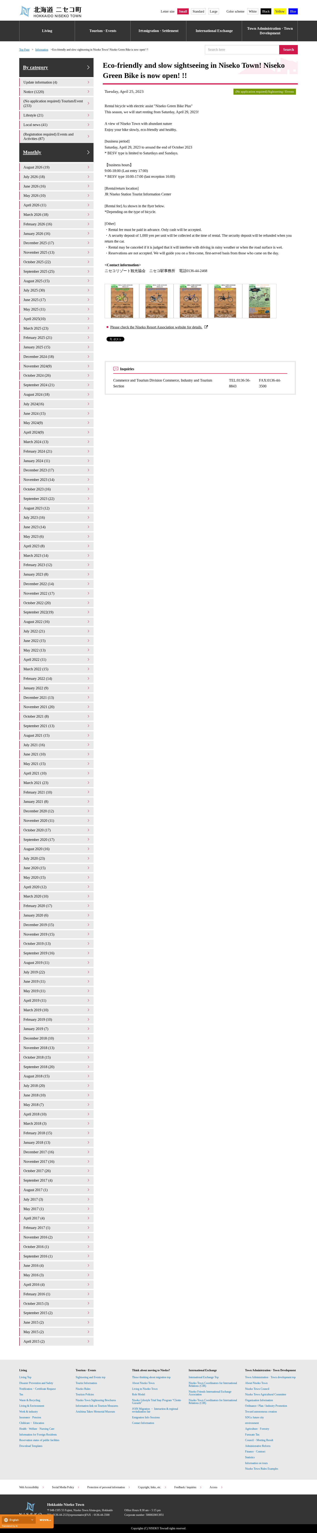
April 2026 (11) (34, 205)
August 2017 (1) (35, 1190)
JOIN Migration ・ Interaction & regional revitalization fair (155, 1410)
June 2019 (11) (34, 981)
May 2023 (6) (33, 536)
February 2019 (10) (37, 1019)
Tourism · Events (102, 31)
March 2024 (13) (35, 442)
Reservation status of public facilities (39, 1440)
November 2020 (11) (38, 821)
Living (47, 31)
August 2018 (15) (36, 1076)
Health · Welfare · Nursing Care (36, 1428)
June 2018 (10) (34, 1095)
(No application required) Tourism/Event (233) (53, 103)
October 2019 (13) (37, 944)
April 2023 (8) (34, 546)
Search (288, 50)
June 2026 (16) (34, 186)
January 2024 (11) (36, 461)
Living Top (25, 1377)
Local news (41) (35, 125)
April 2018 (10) (34, 1114)
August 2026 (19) (36, 167)
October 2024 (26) (37, 375)
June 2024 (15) (34, 413)
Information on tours (256, 1463)
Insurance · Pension (30, 1417)
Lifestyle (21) (33, 115)
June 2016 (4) (33, 1265)
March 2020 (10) (35, 896)
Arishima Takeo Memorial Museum (95, 1411)
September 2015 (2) (37, 1313)
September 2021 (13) (38, 726)
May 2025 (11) (34, 309)
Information (41, 49)
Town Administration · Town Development (270, 30)
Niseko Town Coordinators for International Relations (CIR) (213, 1384)
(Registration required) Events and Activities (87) (48, 136)
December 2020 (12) (38, 811)
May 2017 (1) (33, 1209)
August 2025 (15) (36, 281)
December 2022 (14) (38, 584)
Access (213, 1487)
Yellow (280, 11)
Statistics (250, 1457)
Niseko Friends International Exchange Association (210, 1393)
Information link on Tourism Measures (97, 1405)
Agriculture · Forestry (257, 1428)
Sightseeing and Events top (90, 1377)
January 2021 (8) (35, 802)
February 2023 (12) (37, 565)
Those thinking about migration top (151, 1377)
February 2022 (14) (37, 679)
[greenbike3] (191, 301)
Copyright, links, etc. (149, 1487)
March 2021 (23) (35, 783)
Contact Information (143, 1423)
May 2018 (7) (33, 1105)
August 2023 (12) (36, 508)
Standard (198, 11)
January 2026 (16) (36, 234)
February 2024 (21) (37, 451)
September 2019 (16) (38, 953)
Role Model (138, 1394)
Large (213, 11)
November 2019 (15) (38, 934)
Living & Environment (31, 1405)
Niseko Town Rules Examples (261, 1468)
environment (252, 1423)
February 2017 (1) (36, 1228)
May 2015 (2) (33, 1332)
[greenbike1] (122, 301)
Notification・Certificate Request (37, 1388)
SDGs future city (254, 1417)
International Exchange (214, 31)
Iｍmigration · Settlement (158, 31)
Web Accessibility (29, 1487)
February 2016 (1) (36, 1294)
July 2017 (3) (33, 1199)
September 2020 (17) (38, 840)
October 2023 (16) (37, 489)
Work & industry (28, 1411)
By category (35, 67)
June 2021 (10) (34, 754)
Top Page (24, 49)
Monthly (32, 152)
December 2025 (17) (38, 243)
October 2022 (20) (37, 603)
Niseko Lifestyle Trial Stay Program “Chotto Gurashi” (156, 1402)
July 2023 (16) (34, 517)
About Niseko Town (143, 1383)
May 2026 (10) (34, 196)
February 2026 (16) (37, 224)
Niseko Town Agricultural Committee (265, 1394)
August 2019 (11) (36, 963)
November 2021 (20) (38, 707)
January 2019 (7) (35, 1029)
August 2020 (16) (36, 849)
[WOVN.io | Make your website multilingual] (44, 1520)
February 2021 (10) (37, 792)
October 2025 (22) (37, 262)
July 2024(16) (33, 404)
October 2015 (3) (36, 1304)
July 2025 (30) (34, 290)
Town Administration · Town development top (270, 1377)
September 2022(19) (38, 612)
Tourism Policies (85, 1394)
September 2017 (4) (37, 1180)
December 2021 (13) (38, 698)
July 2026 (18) (34, 177)
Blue (293, 11)
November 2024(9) (37, 366)
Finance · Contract (255, 1451)
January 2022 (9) (35, 688)
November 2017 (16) (38, 1162)
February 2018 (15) (37, 1133)
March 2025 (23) (35, 328)
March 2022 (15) (35, 669)
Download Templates (31, 1446)
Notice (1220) (33, 92)
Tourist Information (86, 1383)
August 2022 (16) (36, 622)
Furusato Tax (252, 1434)
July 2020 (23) (34, 858)
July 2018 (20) (34, 1086)
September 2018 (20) (38, 1067)
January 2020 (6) (35, 915)
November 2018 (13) (38, 1048)
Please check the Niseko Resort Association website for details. (156, 327)
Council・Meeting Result (259, 1440)
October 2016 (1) (36, 1247)
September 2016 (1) (37, 1256)
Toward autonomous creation (261, 1411)
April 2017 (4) (34, 1218)
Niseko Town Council (257, 1388)
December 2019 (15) (38, 925)
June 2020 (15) (34, 868)
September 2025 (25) (38, 271)
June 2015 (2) (33, 1322)
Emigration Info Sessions (146, 1417)
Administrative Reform (257, 1446)
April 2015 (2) (34, 1341)
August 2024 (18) (36, 394)
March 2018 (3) (34, 1123)
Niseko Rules (83, 1388)
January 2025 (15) (36, 347)
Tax (21, 1394)
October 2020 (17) (37, 830)
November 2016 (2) (37, 1237)
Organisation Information (259, 1400)
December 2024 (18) (38, 357)
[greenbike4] (225, 301)
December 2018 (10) (38, 1038)
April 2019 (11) (34, 1000)
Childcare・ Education (31, 1423)
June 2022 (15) (34, 641)
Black (266, 11)
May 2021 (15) (34, 764)
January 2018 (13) (36, 1142)
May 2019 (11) (34, 991)
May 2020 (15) (34, 877)
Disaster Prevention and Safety (36, 1383)
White (253, 11)
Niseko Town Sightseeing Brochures (96, 1400)
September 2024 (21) (38, 385)
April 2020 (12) (34, 887)
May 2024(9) (33, 423)
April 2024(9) (33, 432)
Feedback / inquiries (185, 1487)
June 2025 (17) (34, 300)
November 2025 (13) (38, 252)
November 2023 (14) (38, 480)
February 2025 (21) (37, 338)
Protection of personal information (106, 1487)
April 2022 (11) (34, 659)
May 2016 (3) (33, 1275)
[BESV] (259, 301)
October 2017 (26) (37, 1171)
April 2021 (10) (34, 773)
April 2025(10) (34, 319)
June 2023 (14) (34, 527)
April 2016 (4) (34, 1285)
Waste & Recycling (29, 1400)
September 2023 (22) (38, 499)
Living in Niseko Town (145, 1388)
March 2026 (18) (35, 215)
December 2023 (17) (38, 470)
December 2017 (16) (38, 1152)
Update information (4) (40, 82)
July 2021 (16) (34, 745)
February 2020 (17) (37, 906)
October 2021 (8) (36, 716)
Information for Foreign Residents (38, 1434)
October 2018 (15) (37, 1057)
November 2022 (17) (38, 593)
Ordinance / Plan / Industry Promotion (266, 1405)
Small (183, 11)
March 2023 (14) (35, 555)
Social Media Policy (63, 1487)
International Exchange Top (204, 1377)
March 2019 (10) (35, 1010)
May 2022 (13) (34, 650)
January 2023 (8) (35, 574)
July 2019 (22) (34, 972)
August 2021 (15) (36, 735)
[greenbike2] (156, 301)
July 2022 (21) (34, 631)
